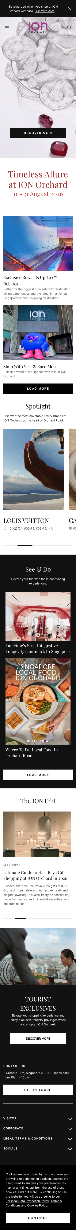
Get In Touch (38, 1090)
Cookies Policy (37, 1205)
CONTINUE (38, 1218)
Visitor (10, 1118)
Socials (10, 1148)
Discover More (44, 11)
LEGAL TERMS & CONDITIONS (28, 1138)
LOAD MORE (38, 388)
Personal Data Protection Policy (27, 1201)
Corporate (13, 1128)
